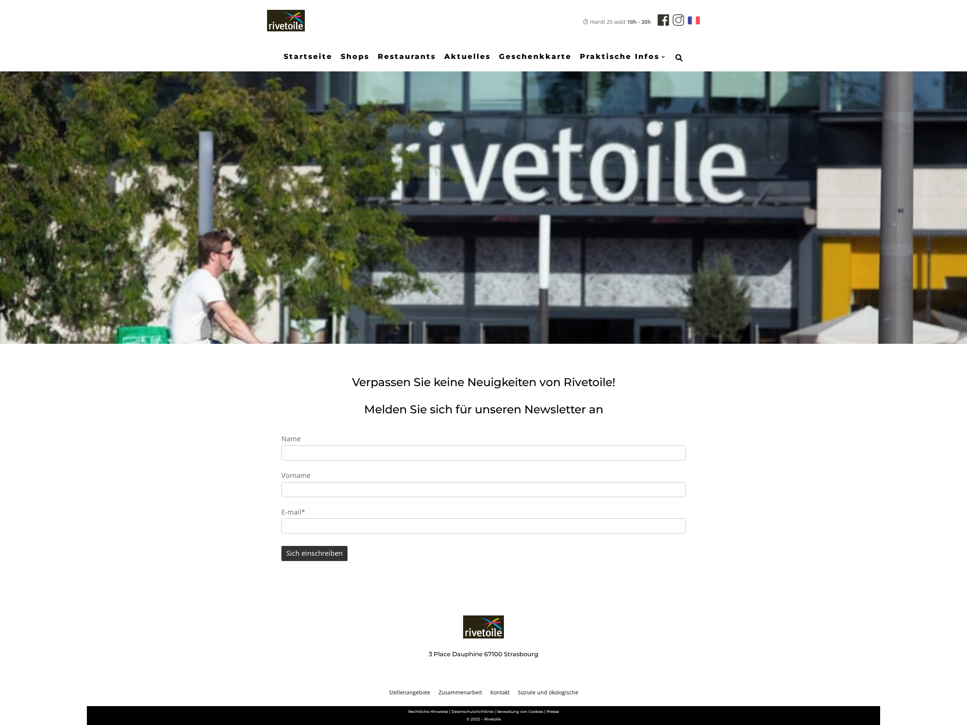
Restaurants (407, 57)
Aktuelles (467, 57)
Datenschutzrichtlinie (472, 711)
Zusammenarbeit (460, 693)
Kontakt (500, 693)
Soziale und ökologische (548, 693)
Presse (553, 711)
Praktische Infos (620, 57)
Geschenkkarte (535, 57)
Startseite (308, 57)
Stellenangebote (409, 693)
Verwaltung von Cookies (520, 711)
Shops (355, 57)
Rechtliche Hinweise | (429, 711)
